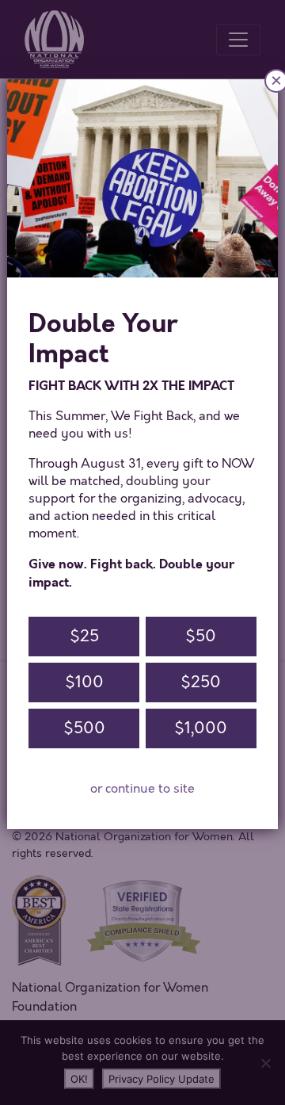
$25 (84, 636)
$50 (200, 636)
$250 (200, 682)
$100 (84, 682)
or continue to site (142, 788)
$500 (84, 728)
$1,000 (200, 728)
